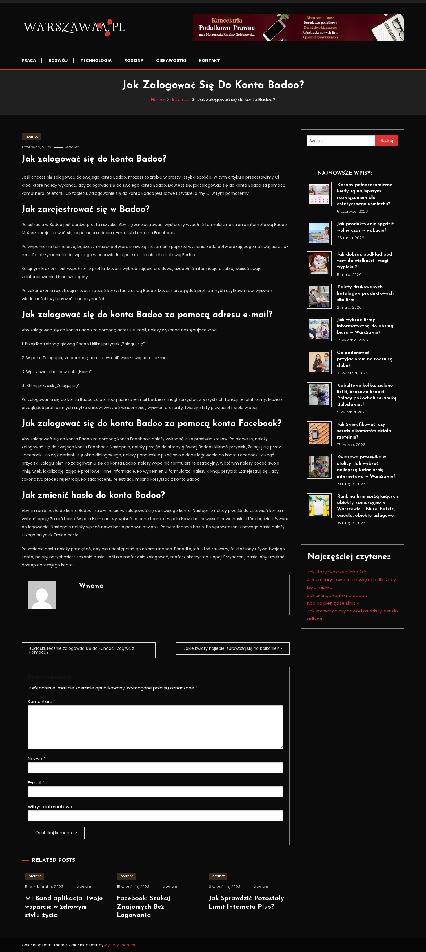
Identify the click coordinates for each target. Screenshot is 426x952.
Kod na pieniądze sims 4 (333, 603)
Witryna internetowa (50, 807)
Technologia (96, 60)
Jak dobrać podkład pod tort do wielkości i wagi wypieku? (364, 260)
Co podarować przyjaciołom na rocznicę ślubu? (364, 359)
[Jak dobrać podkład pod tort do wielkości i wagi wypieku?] (319, 263)
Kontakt (209, 60)
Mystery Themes (119, 945)
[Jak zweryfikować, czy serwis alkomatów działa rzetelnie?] (319, 433)
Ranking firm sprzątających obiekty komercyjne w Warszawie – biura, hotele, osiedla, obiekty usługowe (367, 506)
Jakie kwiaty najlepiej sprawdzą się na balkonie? (231, 648)
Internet (31, 136)
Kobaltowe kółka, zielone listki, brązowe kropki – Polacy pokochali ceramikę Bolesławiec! (367, 395)
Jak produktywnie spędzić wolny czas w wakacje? (365, 227)
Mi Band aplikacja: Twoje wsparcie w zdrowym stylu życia (64, 906)
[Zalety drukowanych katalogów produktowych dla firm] (319, 296)
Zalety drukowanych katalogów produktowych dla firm (365, 293)
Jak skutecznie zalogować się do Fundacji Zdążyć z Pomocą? (81, 650)
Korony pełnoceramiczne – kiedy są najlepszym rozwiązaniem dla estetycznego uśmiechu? (366, 194)
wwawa (72, 147)
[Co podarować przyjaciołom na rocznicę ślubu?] (319, 362)
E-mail (36, 782)
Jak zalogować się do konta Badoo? (94, 159)
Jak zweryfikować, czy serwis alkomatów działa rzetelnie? (364, 431)
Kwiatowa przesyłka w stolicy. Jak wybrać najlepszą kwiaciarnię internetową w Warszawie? (366, 467)
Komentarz (41, 701)
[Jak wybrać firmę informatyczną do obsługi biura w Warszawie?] (319, 329)
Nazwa (36, 758)
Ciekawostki (171, 60)
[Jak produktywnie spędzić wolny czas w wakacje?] (319, 233)
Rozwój (58, 60)
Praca (29, 60)
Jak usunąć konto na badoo (337, 595)
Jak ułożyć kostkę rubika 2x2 (336, 572)
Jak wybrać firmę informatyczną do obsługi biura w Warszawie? (365, 326)
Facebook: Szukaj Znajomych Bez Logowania (143, 906)
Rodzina (133, 60)
